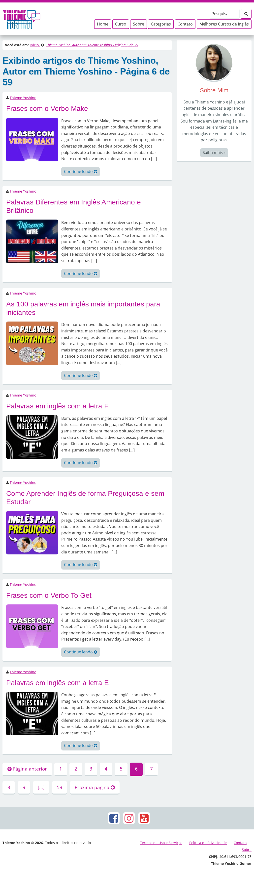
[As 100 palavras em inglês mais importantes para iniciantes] (32, 343)
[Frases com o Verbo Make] (32, 139)
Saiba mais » (214, 152)
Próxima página (93, 787)
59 (59, 787)
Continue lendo (79, 171)
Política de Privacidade (208, 842)
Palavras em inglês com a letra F (57, 406)
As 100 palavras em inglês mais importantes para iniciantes (83, 308)
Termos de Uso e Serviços (161, 842)
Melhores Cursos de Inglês (224, 24)
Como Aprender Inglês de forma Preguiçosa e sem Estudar (85, 498)
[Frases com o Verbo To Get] (32, 626)
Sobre (138, 24)
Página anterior (29, 768)
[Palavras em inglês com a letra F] (32, 436)
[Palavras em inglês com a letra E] (32, 713)
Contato (185, 24)
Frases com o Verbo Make (47, 108)
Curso (120, 24)
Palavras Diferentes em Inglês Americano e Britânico (73, 206)
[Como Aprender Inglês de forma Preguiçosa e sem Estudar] (32, 532)
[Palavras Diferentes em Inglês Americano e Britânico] (32, 241)
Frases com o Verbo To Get (49, 595)
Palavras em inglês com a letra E (57, 683)
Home (102, 24)
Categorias (161, 24)
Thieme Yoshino (23, 97)
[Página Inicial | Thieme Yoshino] (21, 18)
